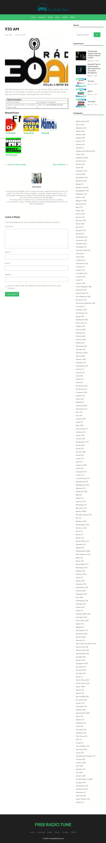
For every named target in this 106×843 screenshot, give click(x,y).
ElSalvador (80, 320)
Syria (78, 716)
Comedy (79, 267)
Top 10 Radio (81, 746)
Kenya (78, 445)
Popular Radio (81, 614)
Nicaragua (80, 568)
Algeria (78, 138)
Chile (78, 253)
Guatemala (80, 366)
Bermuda (79, 204)
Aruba (78, 168)
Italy (77, 425)
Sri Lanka (79, 700)
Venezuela (80, 789)
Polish (78, 611)
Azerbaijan (80, 177)
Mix (77, 518)
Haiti (77, 376)
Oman (78, 577)
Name (8, 252)
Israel (78, 422)
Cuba (78, 280)
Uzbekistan (80, 786)
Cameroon (80, 240)
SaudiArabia (80, 653)
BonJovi (79, 217)
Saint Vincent (81, 650)
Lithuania (79, 472)
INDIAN (78, 402)
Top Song (79, 749)
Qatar (78, 624)
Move (78, 531)
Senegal (79, 657)
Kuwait (78, 455)
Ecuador (79, 310)
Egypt (78, 316)
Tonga (78, 743)
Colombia (79, 263)
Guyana (79, 372)
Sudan (78, 703)
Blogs (78, 211)
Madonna (79, 488)
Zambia (79, 802)
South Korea (81, 683)
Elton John (80, 323)
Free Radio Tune (53, 824)
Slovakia (79, 667)
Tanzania (79, 730)
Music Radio (80, 541)
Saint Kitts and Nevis (84, 644)
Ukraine (79, 776)
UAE (77, 766)
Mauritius (79, 508)
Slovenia (79, 670)
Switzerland (80, 713)
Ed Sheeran (80, 313)
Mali (77, 495)
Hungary (79, 392)
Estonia (79, 330)
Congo (78, 270)
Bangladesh (80, 191)
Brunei (78, 227)
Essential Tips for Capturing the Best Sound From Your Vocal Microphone (94, 68)
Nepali (78, 548)
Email (8, 263)
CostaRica (80, 273)
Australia (79, 171)
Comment (9, 226)
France (78, 339)
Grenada (79, 363)
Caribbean (80, 247)
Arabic (78, 154)
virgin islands (81, 799)
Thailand (79, 733)
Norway (79, 574)
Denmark (79, 290)
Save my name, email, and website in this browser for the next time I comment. (34, 287)
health (78, 379)
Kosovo (79, 452)
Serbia (78, 660)
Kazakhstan (80, 442)
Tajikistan (79, 723)
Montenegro (81, 525)
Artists (78, 164)
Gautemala (80, 346)
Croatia (79, 277)
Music (78, 534)
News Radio (80, 564)
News (78, 558)
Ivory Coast (80, 429)
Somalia (79, 673)
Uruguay (79, 782)
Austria (78, 174)
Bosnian (79, 220)
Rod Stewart (81, 630)
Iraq (77, 415)
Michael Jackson (82, 515)
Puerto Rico (80, 620)
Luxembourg (81, 478)
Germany (79, 353)
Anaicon (79, 141)
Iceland (78, 396)
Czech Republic (82, 287)
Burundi (79, 234)
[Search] (97, 34)
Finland (79, 336)
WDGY (90, 91)
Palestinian (80, 587)
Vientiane (79, 792)
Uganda (79, 769)
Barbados (79, 194)
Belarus (79, 197)
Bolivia (78, 214)
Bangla (78, 184)
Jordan (78, 439)
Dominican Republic (84, 303)
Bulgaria (79, 230)
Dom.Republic (81, 296)
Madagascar (81, 485)
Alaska (78, 131)
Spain (78, 687)
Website (8, 274)
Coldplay (79, 260)
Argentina (80, 158)
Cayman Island (81, 250)
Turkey (78, 763)
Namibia (79, 544)
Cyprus (79, 283)
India (78, 399)
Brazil (78, 224)
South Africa (81, 680)
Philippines (80, 601)
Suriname (79, 706)
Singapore (80, 663)
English (79, 326)
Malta (78, 498)
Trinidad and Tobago (84, 756)
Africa (78, 125)
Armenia (79, 161)
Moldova (79, 521)
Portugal (79, 617)
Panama (79, 591)
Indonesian (80, 409)
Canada (79, 244)
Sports (78, 690)
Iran (77, 412)
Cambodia (80, 237)
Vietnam (79, 796)
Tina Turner (80, 736)
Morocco (79, 528)
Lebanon (79, 465)
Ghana (78, 356)
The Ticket (91, 101)
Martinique (80, 505)
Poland (78, 607)
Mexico (78, 511)
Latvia (78, 458)
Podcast (79, 604)
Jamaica (79, 432)
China (78, 257)
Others (78, 581)
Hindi (78, 382)
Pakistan (79, 584)
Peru (77, 597)
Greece (78, 359)
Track (78, 753)
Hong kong (80, 389)
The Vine (91, 81)
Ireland (78, 419)
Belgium (79, 201)
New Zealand (81, 554)
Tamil (78, 726)
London (79, 475)
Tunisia (78, 759)
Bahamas (79, 181)
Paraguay (79, 594)
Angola (78, 148)
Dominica (79, 300)
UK (77, 773)
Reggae (79, 627)
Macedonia (80, 482)
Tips (77, 739)
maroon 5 (79, 501)
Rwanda (79, 640)
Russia (78, 637)
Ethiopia (79, 333)
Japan (78, 435)
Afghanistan (81, 121)
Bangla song (81, 187)
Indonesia (80, 406)
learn (78, 462)
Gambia (79, 343)
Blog (77, 207)
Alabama (79, 128)
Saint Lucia (80, 647)
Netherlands (81, 551)
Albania (79, 134)
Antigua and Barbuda (84, 151)
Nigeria (78, 571)
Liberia (78, 468)
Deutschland (81, 293)
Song (78, 677)
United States (81, 779)
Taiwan (78, 720)
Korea (78, 449)
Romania (79, 634)
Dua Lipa (79, 306)
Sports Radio (81, 696)
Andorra (79, 144)
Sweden (79, 710)
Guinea (78, 369)
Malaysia (79, 492)
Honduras (80, 386)
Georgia (79, 349)
